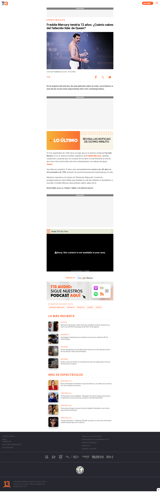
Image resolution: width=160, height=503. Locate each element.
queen (90, 307)
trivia (98, 307)
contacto (86, 446)
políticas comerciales (11, 444)
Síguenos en (70, 278)
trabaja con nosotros (92, 436)
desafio (70, 307)
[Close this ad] (158, 489)
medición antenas (89, 443)
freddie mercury (56, 307)
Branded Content (89, 449)
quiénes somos (8, 436)
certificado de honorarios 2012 (95, 439)
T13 (48, 77)
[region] (80, 497)
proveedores (8, 448)
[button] (95, 77)
